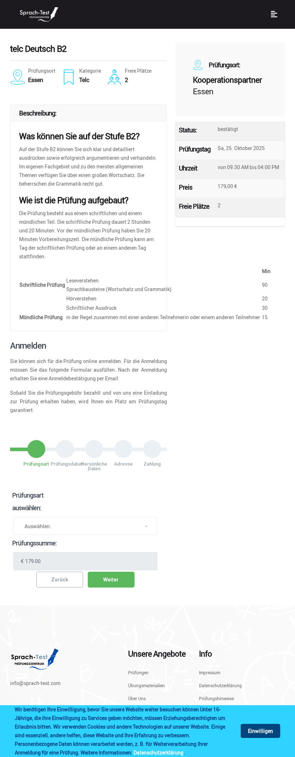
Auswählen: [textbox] (37, 526)
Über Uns (137, 698)
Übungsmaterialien (146, 685)
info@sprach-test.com (35, 683)
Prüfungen (138, 672)
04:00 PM (268, 167)
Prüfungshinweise (216, 698)
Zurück (59, 580)
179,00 (225, 186)
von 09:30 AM (233, 167)
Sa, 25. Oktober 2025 (241, 148)
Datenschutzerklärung (158, 752)
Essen (203, 91)
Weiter (111, 580)
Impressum (209, 672)
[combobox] (85, 526)
